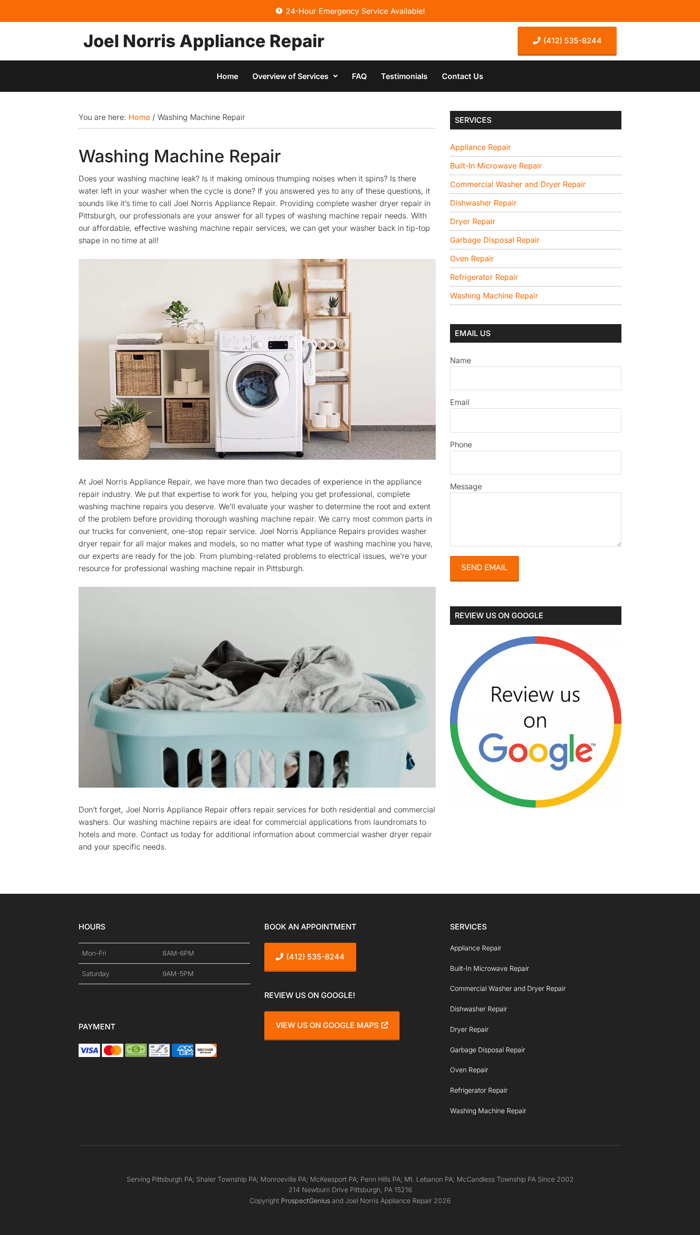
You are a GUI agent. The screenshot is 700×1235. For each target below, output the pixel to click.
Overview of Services (290, 76)
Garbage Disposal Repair (495, 240)
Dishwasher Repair (483, 202)
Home (227, 76)
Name (460, 360)
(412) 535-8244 (572, 40)
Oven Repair (472, 258)
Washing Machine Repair (494, 295)
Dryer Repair (472, 221)
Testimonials (404, 76)
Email (460, 402)
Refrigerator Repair (484, 277)
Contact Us (462, 76)
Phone (461, 444)
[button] (295, 76)
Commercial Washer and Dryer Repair (518, 184)
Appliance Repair (480, 147)
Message (466, 486)
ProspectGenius (305, 1200)
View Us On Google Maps (327, 1025)
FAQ (359, 76)
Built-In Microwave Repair (496, 165)
